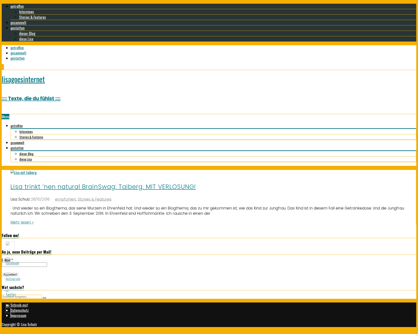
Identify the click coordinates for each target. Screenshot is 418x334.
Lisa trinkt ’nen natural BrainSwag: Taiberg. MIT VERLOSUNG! (103, 187)
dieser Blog (27, 33)
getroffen (17, 6)
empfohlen (65, 199)
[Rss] (3, 67)
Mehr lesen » (22, 222)
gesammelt (18, 22)
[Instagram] (2, 67)
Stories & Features (32, 17)
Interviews (26, 11)
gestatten (17, 28)
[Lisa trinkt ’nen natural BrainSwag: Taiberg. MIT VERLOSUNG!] (23, 172)
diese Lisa (26, 39)
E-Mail (7, 260)
